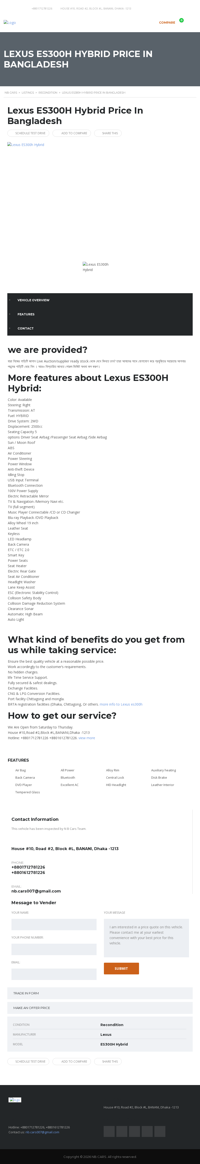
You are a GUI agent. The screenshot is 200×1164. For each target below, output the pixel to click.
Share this (110, 133)
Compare (170, 21)
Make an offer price (31, 1008)
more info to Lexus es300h (121, 704)
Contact (26, 328)
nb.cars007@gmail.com (36, 891)
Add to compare (74, 133)
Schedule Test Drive (30, 133)
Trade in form (26, 993)
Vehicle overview (34, 300)
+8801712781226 (41, 8)
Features (26, 314)
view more (87, 738)
